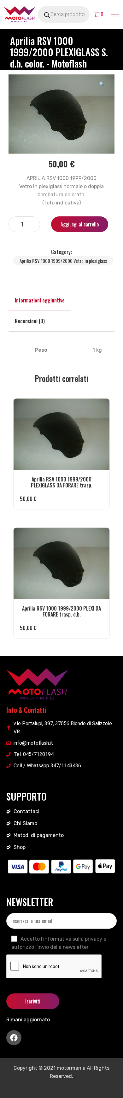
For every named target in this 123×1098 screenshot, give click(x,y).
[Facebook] (13, 1037)
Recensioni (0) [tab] (30, 321)
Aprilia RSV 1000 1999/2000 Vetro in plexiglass (63, 260)
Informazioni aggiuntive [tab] (40, 300)
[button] (101, 83)
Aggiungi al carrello (80, 224)
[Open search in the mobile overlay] (71, 14)
